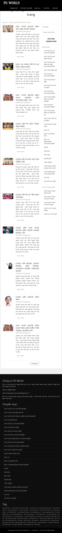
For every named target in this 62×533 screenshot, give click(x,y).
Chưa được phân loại (50, 125)
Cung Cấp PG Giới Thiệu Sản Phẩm (27, 125)
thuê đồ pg (37, 524)
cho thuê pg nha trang (23, 512)
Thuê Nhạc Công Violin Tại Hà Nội (50, 167)
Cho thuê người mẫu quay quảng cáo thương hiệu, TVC (27, 97)
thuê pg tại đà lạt (6, 524)
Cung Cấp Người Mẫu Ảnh (27, 298)
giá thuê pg (47, 516)
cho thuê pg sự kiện (40, 514)
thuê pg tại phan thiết (20, 522)
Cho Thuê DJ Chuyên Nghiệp (49, 75)
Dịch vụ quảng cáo (49, 135)
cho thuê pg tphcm (51, 514)
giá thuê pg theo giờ (11, 518)
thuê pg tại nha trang (7, 522)
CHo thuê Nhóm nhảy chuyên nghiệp (49, 99)
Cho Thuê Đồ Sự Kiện (49, 81)
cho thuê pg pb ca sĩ (35, 512)
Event (46, 147)
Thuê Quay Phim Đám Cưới (49, 192)
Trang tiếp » (35, 363)
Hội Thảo (47, 155)
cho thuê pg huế (34, 510)
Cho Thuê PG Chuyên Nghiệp (49, 106)
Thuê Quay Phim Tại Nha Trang (49, 198)
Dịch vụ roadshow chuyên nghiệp (49, 141)
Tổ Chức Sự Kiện (26, 8)
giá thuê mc (40, 516)
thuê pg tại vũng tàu (53, 522)
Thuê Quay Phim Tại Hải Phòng (49, 203)
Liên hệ (55, 8)
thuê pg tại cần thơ (45, 520)
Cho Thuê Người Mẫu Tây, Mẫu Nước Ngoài (27, 28)
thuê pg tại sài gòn (32, 522)
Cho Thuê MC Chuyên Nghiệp (49, 92)
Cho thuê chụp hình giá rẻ (49, 57)
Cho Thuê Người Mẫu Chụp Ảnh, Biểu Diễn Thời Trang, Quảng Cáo (27, 328)
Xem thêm (20, 56)
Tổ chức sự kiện (50, 181)
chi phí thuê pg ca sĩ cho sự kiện (20, 508)
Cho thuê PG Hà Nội (45, 510)
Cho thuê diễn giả (50, 70)
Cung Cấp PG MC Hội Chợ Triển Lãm (27, 160)
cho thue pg (33, 508)
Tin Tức (46, 8)
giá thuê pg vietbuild (22, 518)
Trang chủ (14, 8)
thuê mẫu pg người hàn (11, 520)
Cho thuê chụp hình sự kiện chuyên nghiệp (49, 64)
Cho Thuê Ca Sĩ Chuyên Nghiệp (49, 52)
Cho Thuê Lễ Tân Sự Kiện (50, 86)
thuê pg (20, 520)
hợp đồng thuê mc (33, 518)
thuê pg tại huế (55, 520)
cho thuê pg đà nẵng (30, 516)
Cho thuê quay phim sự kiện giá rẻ (49, 112)
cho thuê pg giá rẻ (23, 510)
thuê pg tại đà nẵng (17, 524)
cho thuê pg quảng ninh (16, 514)
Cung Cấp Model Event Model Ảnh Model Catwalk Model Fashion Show (27, 267)
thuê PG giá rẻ (27, 520)
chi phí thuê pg (6, 508)
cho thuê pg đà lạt (18, 516)
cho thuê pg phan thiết (48, 512)
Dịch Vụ (37, 8)
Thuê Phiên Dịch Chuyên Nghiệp (49, 173)
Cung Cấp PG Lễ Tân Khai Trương (27, 196)
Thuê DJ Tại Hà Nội (50, 214)
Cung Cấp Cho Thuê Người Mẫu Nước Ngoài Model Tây (27, 230)
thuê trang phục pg (28, 524)
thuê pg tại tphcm (42, 522)
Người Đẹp (47, 158)
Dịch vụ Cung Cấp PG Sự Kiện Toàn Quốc (27, 65)
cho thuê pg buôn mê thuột (44, 508)
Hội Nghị (47, 151)
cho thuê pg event (13, 510)
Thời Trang (48, 162)
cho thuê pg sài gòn (29, 514)
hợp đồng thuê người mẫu (46, 518)
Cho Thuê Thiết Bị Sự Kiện (50, 119)
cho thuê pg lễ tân (11, 512)
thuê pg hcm (35, 520)
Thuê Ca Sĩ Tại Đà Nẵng (50, 209)
